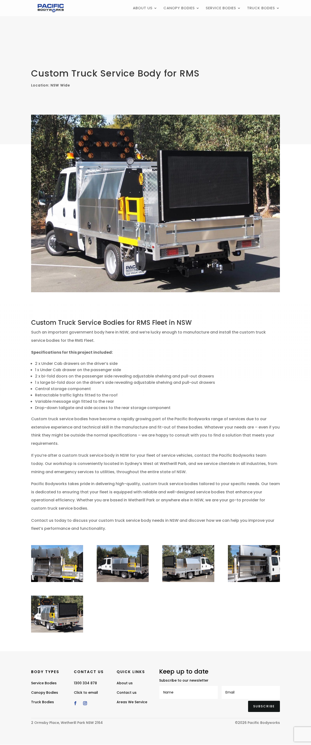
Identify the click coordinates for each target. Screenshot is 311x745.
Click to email (86, 692)
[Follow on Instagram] (85, 703)
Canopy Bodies (179, 8)
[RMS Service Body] (57, 582)
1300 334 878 (85, 683)
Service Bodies (221, 8)
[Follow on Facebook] (75, 703)
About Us (143, 8)
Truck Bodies (261, 8)
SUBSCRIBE (264, 706)
